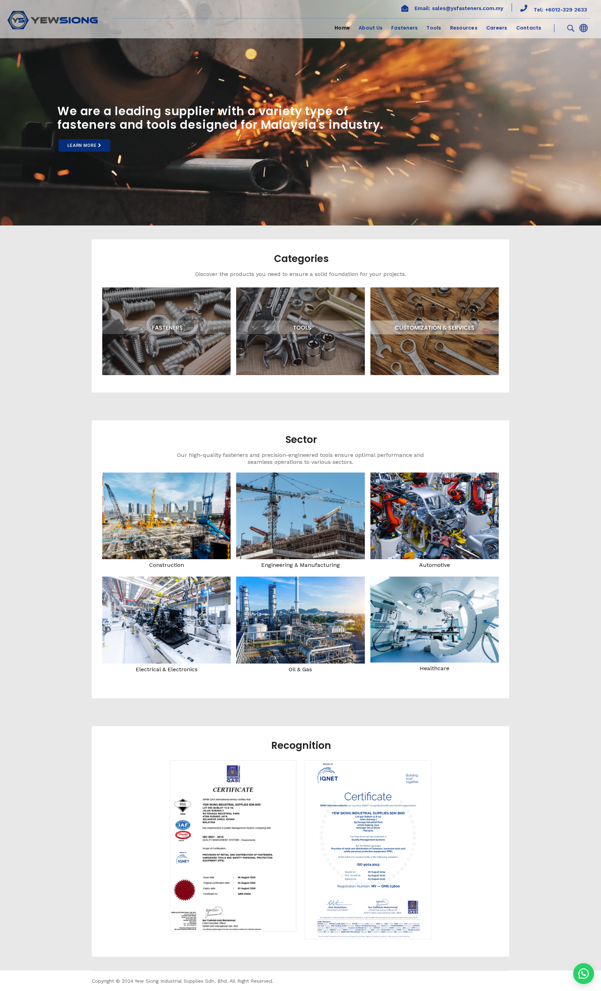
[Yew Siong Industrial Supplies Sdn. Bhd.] (52, 19)
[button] (583, 973)
